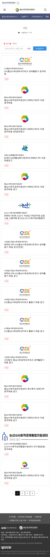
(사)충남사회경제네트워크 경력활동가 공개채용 (25, 72)
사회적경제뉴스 (37, 17)
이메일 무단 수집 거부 (17, 520)
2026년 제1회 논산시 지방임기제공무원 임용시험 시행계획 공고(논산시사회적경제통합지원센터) (24, 217)
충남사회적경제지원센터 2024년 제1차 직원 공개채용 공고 (24, 476)
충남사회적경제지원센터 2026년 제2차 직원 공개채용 (24, 101)
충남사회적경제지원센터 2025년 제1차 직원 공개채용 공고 (24, 419)
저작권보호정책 (35, 520)
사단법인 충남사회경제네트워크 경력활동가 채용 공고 (24, 361)
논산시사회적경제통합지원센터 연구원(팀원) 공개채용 (24, 447)
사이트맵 (12, 517)
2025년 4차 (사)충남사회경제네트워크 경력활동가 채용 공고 (25, 274)
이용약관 (37, 517)
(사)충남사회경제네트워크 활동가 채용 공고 (24, 302)
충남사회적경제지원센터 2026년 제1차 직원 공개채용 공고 (24, 188)
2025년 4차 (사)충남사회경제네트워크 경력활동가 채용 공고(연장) (25, 245)
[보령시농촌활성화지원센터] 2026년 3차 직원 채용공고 (24, 159)
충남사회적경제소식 (9, 17)
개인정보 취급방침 (25, 517)
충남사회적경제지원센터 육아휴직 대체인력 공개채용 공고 (24, 390)
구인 (47, 17)
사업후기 (24, 17)
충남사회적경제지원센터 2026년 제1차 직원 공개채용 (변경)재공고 (24, 130)
